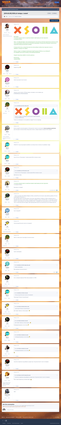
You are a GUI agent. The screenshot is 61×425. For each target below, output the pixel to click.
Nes (7, 108)
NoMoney (7, 172)
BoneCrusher (54, 190)
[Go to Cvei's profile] (7, 223)
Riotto (7, 186)
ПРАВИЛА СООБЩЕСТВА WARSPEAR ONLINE (11, 9)
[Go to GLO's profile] (7, 347)
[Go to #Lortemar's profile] (7, 92)
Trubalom (7, 267)
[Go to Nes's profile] (7, 104)
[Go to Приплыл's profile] (7, 195)
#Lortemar (7, 95)
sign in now (24, 405)
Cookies (22, 423)
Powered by (54, 423)
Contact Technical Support (15, 423)
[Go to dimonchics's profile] (7, 79)
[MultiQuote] (14, 62)
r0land (6, 16)
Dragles (7, 70)
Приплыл (7, 199)
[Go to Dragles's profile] (7, 67)
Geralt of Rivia (7, 394)
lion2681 (7, 377)
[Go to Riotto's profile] (7, 183)
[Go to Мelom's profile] (7, 128)
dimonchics (7, 83)
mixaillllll (7, 214)
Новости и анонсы (18, 16)
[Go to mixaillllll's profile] (7, 210)
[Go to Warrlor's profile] (7, 144)
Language (3, 423)
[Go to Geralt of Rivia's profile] (7, 391)
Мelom (7, 131)
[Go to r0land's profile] (4, 16)
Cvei (50, 190)
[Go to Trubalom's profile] (7, 264)
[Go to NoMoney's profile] (7, 169)
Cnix (7, 280)
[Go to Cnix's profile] (7, 277)
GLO (7, 350)
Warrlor (7, 147)
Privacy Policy (9, 423)
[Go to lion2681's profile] (7, 374)
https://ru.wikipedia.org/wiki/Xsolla (50, 128)
